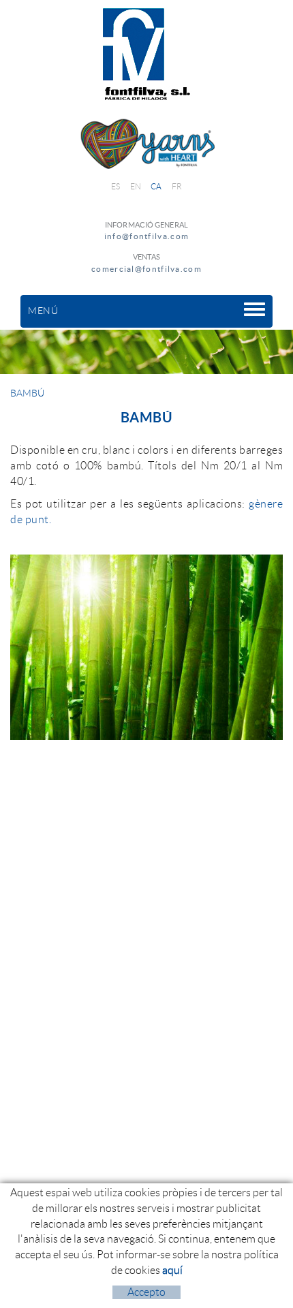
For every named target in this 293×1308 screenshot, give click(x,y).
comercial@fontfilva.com (146, 268)
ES (116, 186)
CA (156, 186)
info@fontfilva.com (146, 236)
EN (136, 186)
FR (177, 186)
